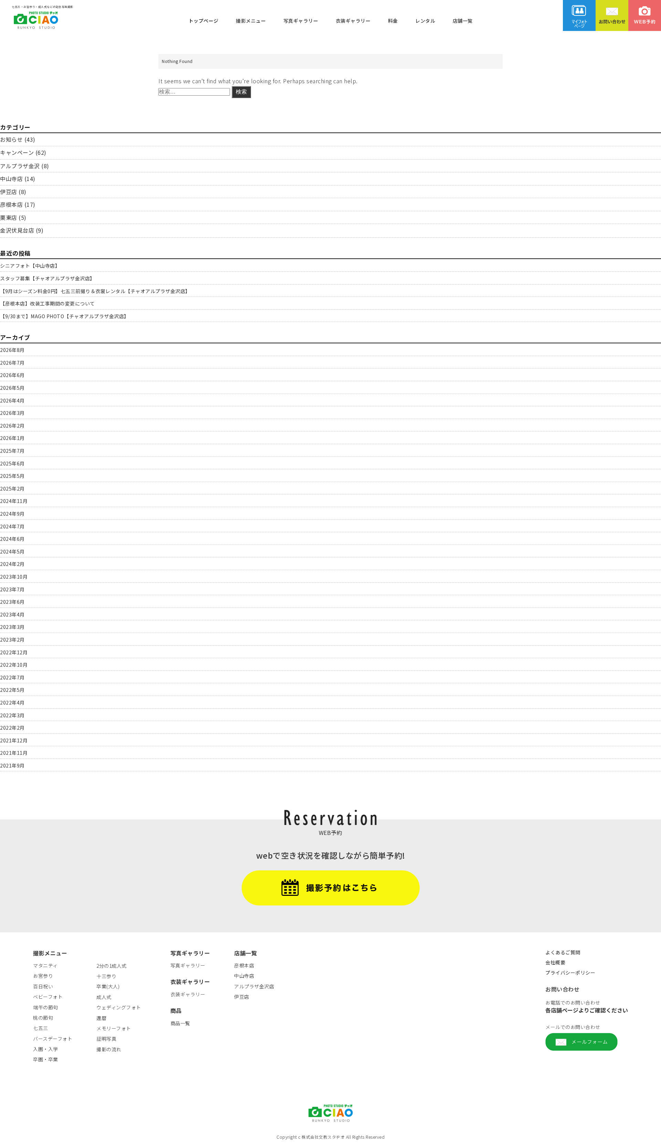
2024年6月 (12, 538)
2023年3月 (12, 626)
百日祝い (43, 986)
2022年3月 (12, 715)
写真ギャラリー (300, 20)
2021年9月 (12, 765)
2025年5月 (12, 475)
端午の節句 (45, 1007)
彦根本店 (11, 204)
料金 (393, 20)
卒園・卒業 (45, 1059)
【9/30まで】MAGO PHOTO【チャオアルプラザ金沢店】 (64, 316)
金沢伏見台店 (17, 230)
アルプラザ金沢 (20, 166)
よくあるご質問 (562, 952)
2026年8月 (12, 349)
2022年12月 (14, 652)
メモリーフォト (113, 1028)
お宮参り (43, 975)
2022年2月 (12, 727)
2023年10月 (14, 576)
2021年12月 (14, 740)
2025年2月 (12, 488)
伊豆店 (8, 191)
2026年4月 (12, 400)
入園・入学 (45, 1048)
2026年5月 (12, 387)
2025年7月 (12, 450)
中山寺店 (11, 178)
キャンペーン (17, 152)
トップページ (204, 20)
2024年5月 (12, 551)
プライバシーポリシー (570, 972)
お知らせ (11, 139)
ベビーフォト (48, 996)
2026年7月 (12, 362)
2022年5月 (12, 689)
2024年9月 (12, 513)
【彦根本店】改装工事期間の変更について (47, 303)
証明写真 (106, 1038)
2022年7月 (12, 677)
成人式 (104, 997)
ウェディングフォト (118, 1007)
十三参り (106, 976)
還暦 (101, 1018)
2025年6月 (12, 463)
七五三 (40, 1027)
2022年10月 (14, 664)
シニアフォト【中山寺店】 (30, 265)
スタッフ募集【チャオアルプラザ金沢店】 (47, 278)
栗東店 (8, 217)
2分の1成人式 (111, 965)
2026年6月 (12, 375)
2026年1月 (12, 437)
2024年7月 (12, 526)
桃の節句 (43, 1017)
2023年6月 (12, 601)
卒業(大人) (107, 986)
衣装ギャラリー (353, 20)
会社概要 (555, 962)
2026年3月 (12, 412)
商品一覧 (180, 1023)
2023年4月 (12, 614)
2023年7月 (12, 589)
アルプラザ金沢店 (254, 986)
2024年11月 (14, 500)
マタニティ (45, 965)
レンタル (425, 20)
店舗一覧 (463, 20)
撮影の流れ (109, 1049)
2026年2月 (12, 425)
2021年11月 (14, 752)
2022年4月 (12, 702)
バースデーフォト (52, 1038)
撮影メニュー (251, 20)
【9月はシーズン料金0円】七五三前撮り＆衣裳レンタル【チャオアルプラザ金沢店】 (95, 291)
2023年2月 (12, 639)
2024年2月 (12, 563)
